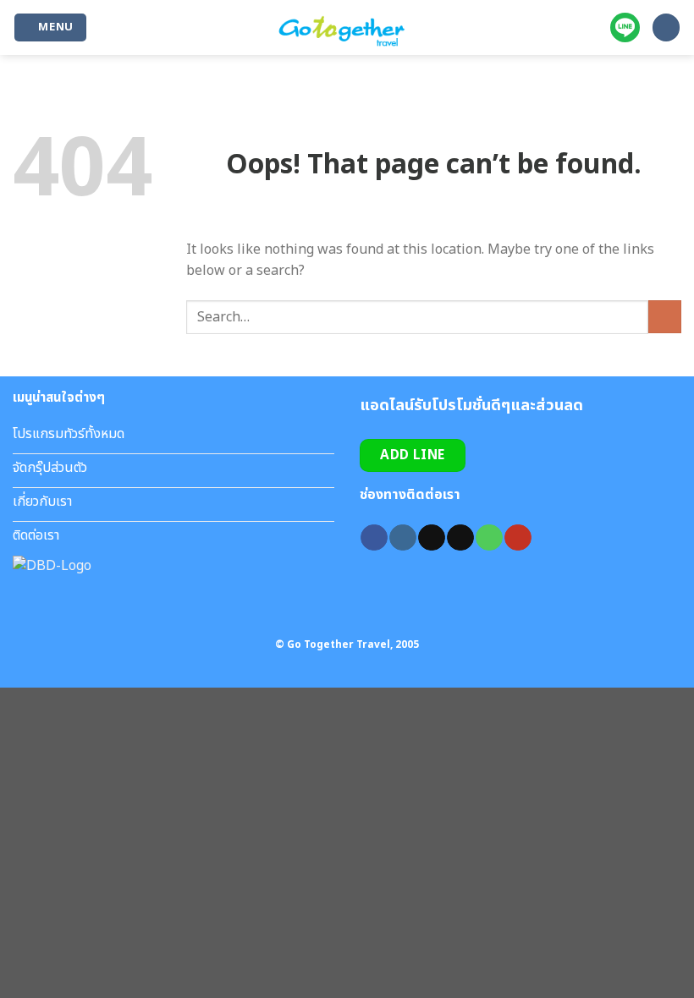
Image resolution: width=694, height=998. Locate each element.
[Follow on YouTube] (517, 537)
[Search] (666, 27)
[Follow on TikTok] (431, 537)
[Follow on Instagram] (402, 537)
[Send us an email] (460, 537)
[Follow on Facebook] (374, 537)
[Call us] (489, 537)
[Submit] (664, 316)
